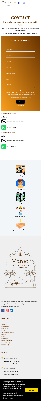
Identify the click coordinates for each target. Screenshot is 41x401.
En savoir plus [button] (8, 398)
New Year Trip (5, 342)
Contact (3, 335)
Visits (3, 337)
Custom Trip (5, 344)
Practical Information (7, 333)
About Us (4, 325)
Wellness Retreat (6, 341)
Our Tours (4, 339)
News (3, 331)
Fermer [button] (31, 390)
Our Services (5, 329)
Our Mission (5, 327)
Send (20, 102)
